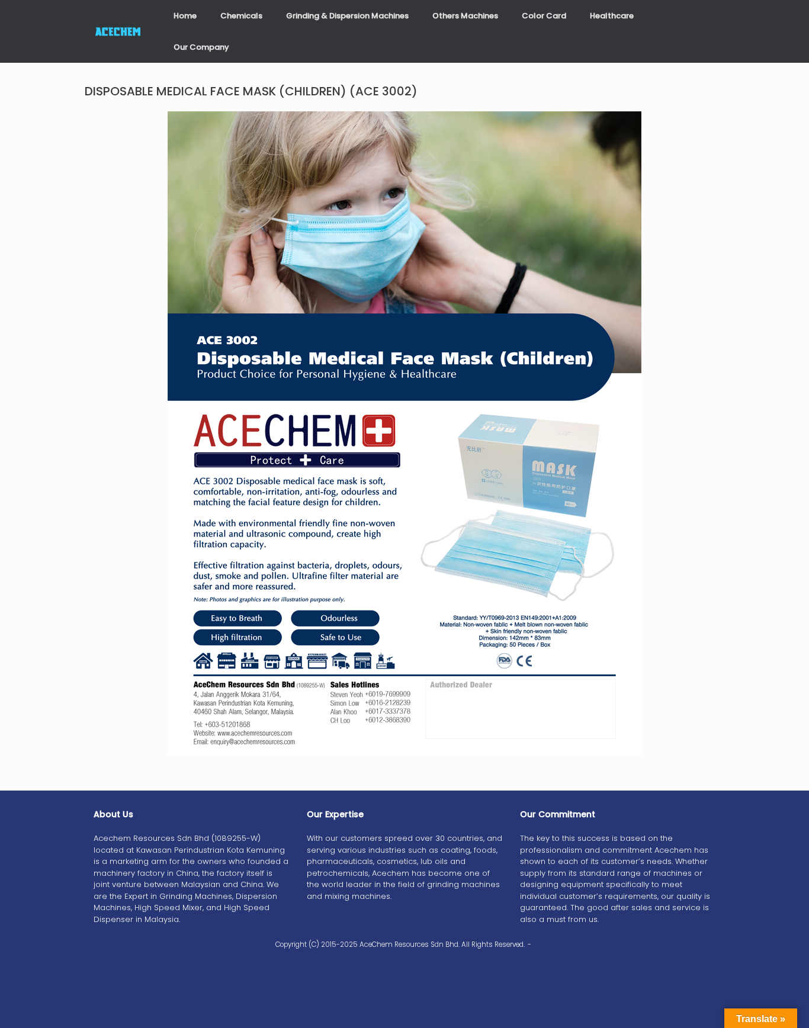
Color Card (544, 15)
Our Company (201, 47)
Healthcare (612, 15)
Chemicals (241, 15)
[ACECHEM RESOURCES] (119, 31)
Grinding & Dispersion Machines (347, 15)
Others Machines (465, 15)
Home (185, 15)
